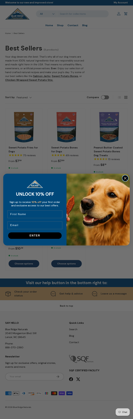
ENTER (35, 235)
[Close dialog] (125, 178)
